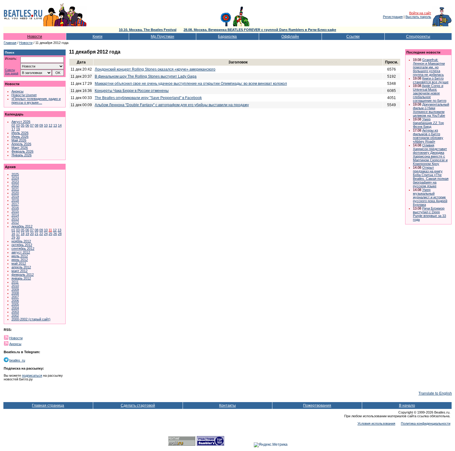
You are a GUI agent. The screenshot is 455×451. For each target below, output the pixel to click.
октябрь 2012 (21, 245)
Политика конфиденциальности (425, 423)
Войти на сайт (420, 13)
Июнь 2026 (19, 136)
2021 (15, 189)
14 (60, 125)
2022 (15, 185)
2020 (15, 193)
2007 (15, 297)
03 (18, 125)
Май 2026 (18, 140)
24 (46, 234)
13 (55, 125)
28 (60, 234)
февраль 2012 (22, 274)
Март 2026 (19, 148)
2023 (15, 182)
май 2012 (18, 263)
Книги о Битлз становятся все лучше (430, 80)
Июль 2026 (19, 133)
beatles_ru (17, 360)
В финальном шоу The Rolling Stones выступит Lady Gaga (146, 76)
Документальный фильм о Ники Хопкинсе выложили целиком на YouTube (431, 109)
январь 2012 (21, 278)
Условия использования (376, 423)
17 (13, 129)
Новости (34, 36)
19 (18, 129)
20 (32, 234)
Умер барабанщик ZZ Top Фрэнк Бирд (428, 122)
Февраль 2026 (22, 151)
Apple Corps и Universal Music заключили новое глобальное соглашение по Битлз (429, 93)
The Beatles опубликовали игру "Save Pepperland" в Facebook (148, 98)
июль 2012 (19, 256)
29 (13, 237)
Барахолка (227, 36)
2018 (15, 200)
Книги (97, 36)
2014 (15, 215)
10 (46, 125)
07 (32, 125)
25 (50, 234)
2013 (15, 219)
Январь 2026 (21, 155)
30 (18, 237)
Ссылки (353, 36)
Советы (10, 70)
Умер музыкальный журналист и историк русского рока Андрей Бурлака (430, 197)
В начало (407, 405)
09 (41, 125)
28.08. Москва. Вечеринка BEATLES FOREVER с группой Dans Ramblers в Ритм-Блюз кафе (260, 30)
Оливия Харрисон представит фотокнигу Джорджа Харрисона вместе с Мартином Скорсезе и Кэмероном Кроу (430, 154)
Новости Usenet (24, 95)
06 (27, 125)
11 (50, 230)
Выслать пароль (418, 17)
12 (50, 125)
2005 (15, 304)
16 (13, 234)
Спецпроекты (418, 36)
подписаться (32, 375)
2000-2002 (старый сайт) (30, 319)
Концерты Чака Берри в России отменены (132, 91)
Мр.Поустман (162, 36)
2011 (15, 282)
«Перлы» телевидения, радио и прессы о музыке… (36, 100)
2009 (15, 289)
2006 (15, 300)
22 (41, 234)
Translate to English (435, 393)
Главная (10, 43)
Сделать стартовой (138, 405)
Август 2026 (20, 122)
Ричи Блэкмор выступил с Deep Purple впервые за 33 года (429, 213)
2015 (15, 211)
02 (13, 125)
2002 (15, 315)
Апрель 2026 (21, 144)
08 (36, 125)
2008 (15, 293)
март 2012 (19, 271)
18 (22, 234)
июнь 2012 (19, 260)
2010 (15, 286)
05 (22, 125)
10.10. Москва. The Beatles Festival (147, 30)
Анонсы (17, 91)
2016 (15, 208)
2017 (15, 204)
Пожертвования (317, 405)
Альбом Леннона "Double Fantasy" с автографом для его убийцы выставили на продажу (172, 105)
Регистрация (393, 17)
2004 (15, 308)
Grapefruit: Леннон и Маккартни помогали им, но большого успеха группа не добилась (429, 67)
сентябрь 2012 (22, 248)
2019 (15, 196)
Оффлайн (290, 36)
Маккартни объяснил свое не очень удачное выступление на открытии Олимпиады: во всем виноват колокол (191, 83)
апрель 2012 (21, 267)
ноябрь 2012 (21, 241)
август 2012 (20, 252)
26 (55, 234)
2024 (15, 178)
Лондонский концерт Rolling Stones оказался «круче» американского (155, 69)
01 (13, 230)
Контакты (227, 405)
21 (36, 234)
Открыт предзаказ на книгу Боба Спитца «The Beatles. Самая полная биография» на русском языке (430, 177)
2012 (15, 222)
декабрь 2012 (21, 226)
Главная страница (48, 405)
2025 (15, 174)
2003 (15, 312)
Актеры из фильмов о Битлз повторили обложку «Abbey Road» (428, 135)
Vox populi (11, 73)
